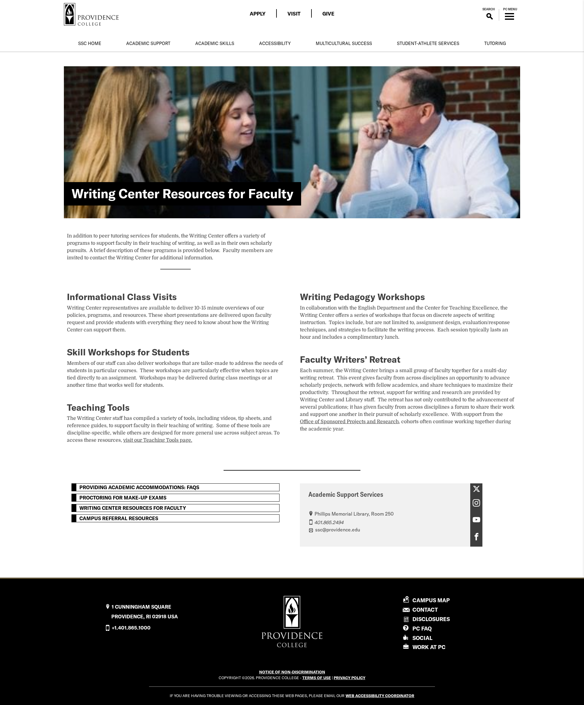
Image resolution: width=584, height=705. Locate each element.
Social (422, 637)
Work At (429, 647)
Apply (258, 13)
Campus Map (431, 600)
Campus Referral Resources (118, 518)
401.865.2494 (328, 522)
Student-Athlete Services (428, 43)
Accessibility (275, 43)
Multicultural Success (344, 43)
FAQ (422, 628)
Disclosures (431, 619)
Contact (425, 609)
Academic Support (148, 43)
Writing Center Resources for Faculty (132, 508)
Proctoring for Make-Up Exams (122, 498)
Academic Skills (214, 43)
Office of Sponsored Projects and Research (349, 421)
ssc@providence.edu (337, 530)
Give (328, 13)
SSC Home (89, 43)
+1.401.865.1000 (131, 628)
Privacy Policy (349, 677)
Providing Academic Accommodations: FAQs (139, 487)
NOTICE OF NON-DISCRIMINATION (292, 671)
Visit (294, 13)
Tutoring (495, 43)
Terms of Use (316, 677)
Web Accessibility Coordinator (380, 695)
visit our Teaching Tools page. (157, 440)
